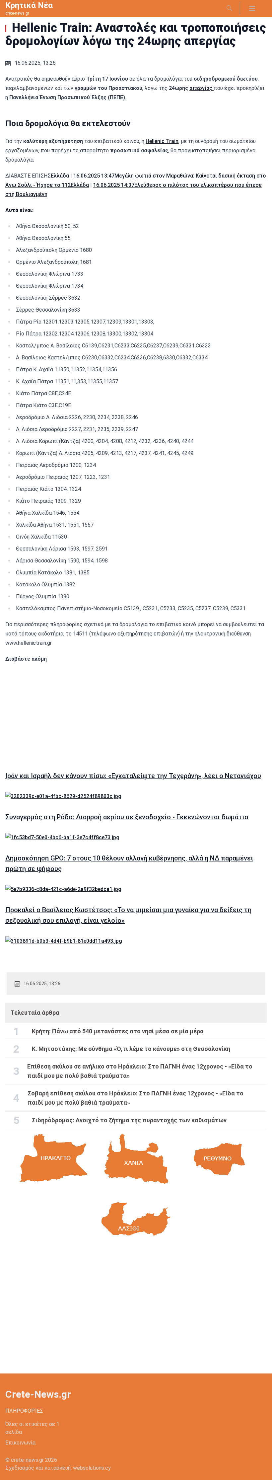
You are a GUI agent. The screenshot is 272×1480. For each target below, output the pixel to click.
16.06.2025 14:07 (113, 185)
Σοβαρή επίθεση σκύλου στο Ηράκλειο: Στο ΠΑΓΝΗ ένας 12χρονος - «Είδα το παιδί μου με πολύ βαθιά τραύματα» (135, 1098)
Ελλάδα (60, 176)
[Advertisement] (136, 713)
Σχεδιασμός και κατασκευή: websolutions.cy (58, 1468)
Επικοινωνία (20, 1443)
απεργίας (201, 88)
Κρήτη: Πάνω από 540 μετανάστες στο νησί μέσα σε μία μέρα (118, 1031)
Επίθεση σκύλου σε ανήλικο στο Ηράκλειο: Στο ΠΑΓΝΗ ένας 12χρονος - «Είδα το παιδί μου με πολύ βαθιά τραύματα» (139, 1071)
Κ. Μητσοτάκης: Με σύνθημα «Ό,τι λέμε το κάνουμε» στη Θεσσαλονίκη (131, 1048)
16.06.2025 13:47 (93, 176)
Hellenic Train (162, 141)
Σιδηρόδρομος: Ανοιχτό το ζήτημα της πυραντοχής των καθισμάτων (129, 1120)
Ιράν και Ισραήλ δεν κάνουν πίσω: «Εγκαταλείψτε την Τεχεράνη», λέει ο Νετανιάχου (133, 776)
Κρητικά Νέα (29, 5)
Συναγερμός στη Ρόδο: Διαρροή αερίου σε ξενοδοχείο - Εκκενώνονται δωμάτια (126, 817)
